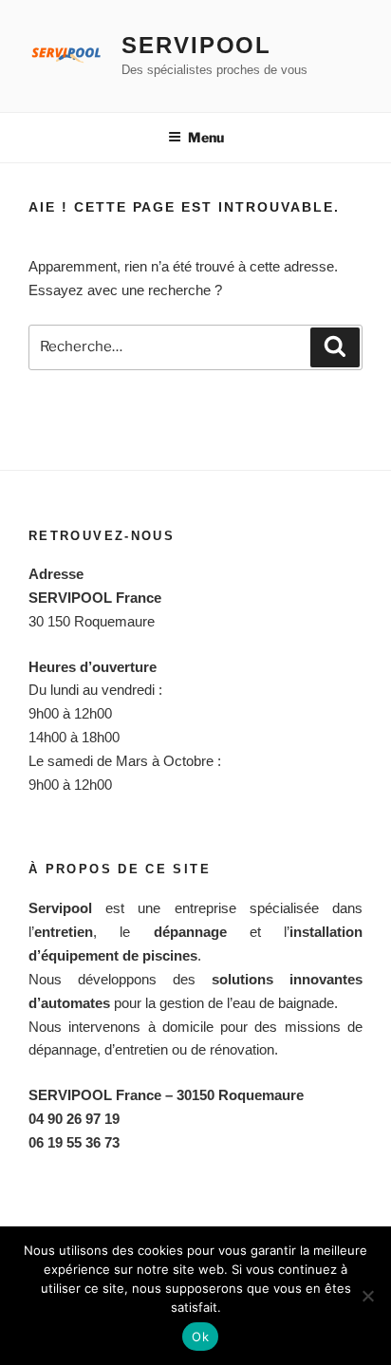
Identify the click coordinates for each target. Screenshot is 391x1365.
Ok (200, 1336)
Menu (206, 137)
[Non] (367, 1295)
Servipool (196, 45)
